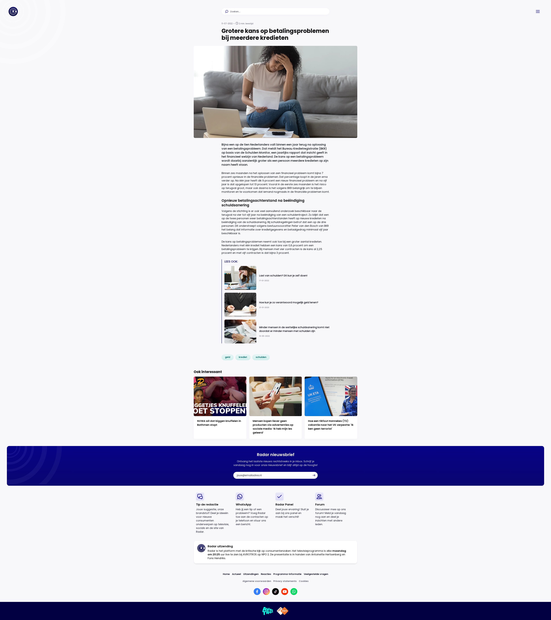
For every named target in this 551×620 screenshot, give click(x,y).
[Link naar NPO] (283, 610)
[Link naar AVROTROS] (267, 610)
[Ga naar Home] (13, 11)
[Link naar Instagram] (266, 591)
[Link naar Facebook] (257, 591)
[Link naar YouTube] (284, 591)
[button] (537, 11)
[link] (228, 357)
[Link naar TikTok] (275, 591)
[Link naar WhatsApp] (293, 591)
